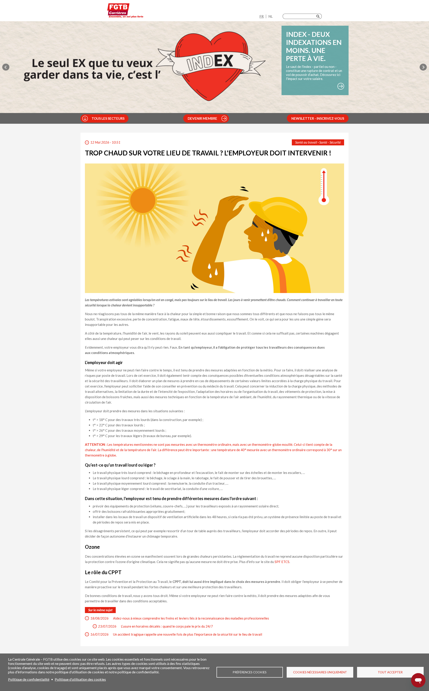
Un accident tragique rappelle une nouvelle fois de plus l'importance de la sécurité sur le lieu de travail (187, 634)
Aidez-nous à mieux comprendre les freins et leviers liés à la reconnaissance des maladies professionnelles (191, 618)
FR (261, 16)
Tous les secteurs (108, 118)
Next (423, 67)
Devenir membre (202, 118)
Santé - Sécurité (330, 142)
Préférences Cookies (250, 672)
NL (270, 16)
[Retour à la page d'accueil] (125, 11)
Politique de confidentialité (28, 679)
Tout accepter (390, 672)
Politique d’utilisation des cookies (80, 679)
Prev (5, 67)
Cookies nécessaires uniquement (320, 672)
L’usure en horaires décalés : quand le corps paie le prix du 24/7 (167, 626)
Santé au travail (306, 142)
